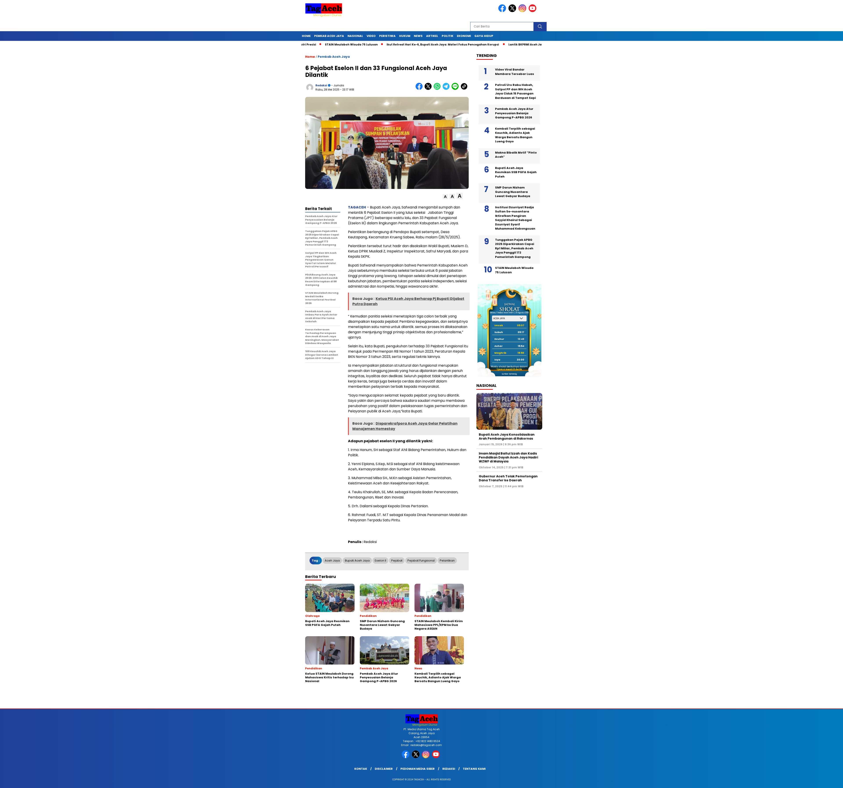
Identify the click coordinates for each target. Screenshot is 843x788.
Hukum (404, 36)
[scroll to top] (814, 781)
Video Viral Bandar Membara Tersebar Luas (514, 71)
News (418, 36)
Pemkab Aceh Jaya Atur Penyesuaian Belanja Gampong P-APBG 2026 (514, 113)
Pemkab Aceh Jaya (329, 36)
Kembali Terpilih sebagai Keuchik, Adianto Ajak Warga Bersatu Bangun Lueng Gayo (515, 135)
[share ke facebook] (420, 89)
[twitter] (513, 11)
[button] (445, 196)
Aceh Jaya (332, 560)
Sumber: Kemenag (509, 374)
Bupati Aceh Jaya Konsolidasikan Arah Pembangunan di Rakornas (507, 436)
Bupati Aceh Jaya (357, 560)
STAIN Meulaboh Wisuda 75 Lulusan (309, 44)
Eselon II (380, 560)
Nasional (355, 36)
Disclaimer (384, 769)
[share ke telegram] (447, 89)
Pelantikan (447, 560)
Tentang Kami (474, 769)
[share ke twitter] (429, 89)
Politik (447, 36)
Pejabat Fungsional (421, 560)
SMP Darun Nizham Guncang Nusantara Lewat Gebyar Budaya (512, 191)
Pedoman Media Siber (417, 769)
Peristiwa (387, 36)
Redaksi (448, 769)
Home (306, 36)
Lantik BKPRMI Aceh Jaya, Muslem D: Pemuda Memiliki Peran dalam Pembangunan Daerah (534, 44)
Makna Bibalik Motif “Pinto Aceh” (516, 154)
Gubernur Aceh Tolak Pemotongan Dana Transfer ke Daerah (508, 478)
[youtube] (533, 11)
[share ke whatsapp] (438, 89)
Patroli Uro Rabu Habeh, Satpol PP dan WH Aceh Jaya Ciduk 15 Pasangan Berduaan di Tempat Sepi (515, 91)
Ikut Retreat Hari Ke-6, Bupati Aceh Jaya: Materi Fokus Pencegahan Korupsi (401, 44)
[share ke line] (456, 89)
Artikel (432, 36)
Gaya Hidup (483, 36)
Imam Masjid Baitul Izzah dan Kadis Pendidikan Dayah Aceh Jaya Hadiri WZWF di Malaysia (508, 457)
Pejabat (396, 560)
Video (371, 36)
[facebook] (503, 11)
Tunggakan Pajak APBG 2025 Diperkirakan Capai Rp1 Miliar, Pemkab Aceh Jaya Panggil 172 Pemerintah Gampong (514, 248)
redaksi (321, 85)
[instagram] (523, 11)
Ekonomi (464, 36)
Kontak (360, 769)
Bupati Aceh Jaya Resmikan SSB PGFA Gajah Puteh (516, 172)
